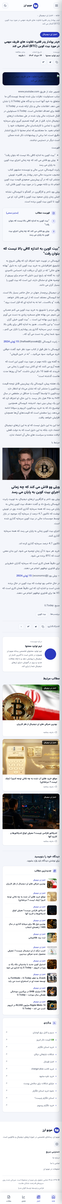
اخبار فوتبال (30, 1062)
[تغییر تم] (5, 5)
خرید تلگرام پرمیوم (30, 1105)
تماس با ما (55, 1163)
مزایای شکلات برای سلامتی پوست (30, 1083)
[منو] (57, 6)
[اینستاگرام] (57, 1144)
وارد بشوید (32, 861)
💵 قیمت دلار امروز (30, 1040)
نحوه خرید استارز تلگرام (30, 1091)
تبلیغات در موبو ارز (51, 1169)
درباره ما (56, 1158)
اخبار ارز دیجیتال (46, 15)
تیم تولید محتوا (53, 55)
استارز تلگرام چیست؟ (30, 1098)
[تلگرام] (50, 62)
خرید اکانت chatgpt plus (30, 1069)
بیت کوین (42, 614)
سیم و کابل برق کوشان (30, 1032)
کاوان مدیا (22, 1188)
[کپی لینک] (57, 62)
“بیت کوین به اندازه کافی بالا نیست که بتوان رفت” (29, 223)
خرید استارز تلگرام (30, 1047)
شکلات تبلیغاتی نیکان (30, 1054)
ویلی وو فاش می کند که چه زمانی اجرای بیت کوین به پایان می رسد (29, 233)
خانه (58, 15)
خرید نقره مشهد (30, 1076)
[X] (43, 62)
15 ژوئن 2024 (11, 342)
